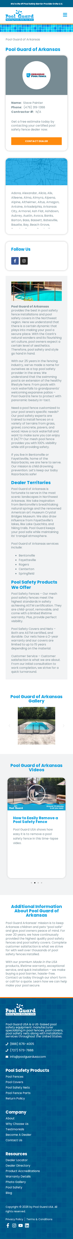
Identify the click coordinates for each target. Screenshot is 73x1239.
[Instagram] (24, 261)
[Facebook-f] (15, 261)
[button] (9, 726)
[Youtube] (20, 1225)
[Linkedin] (27, 1225)
